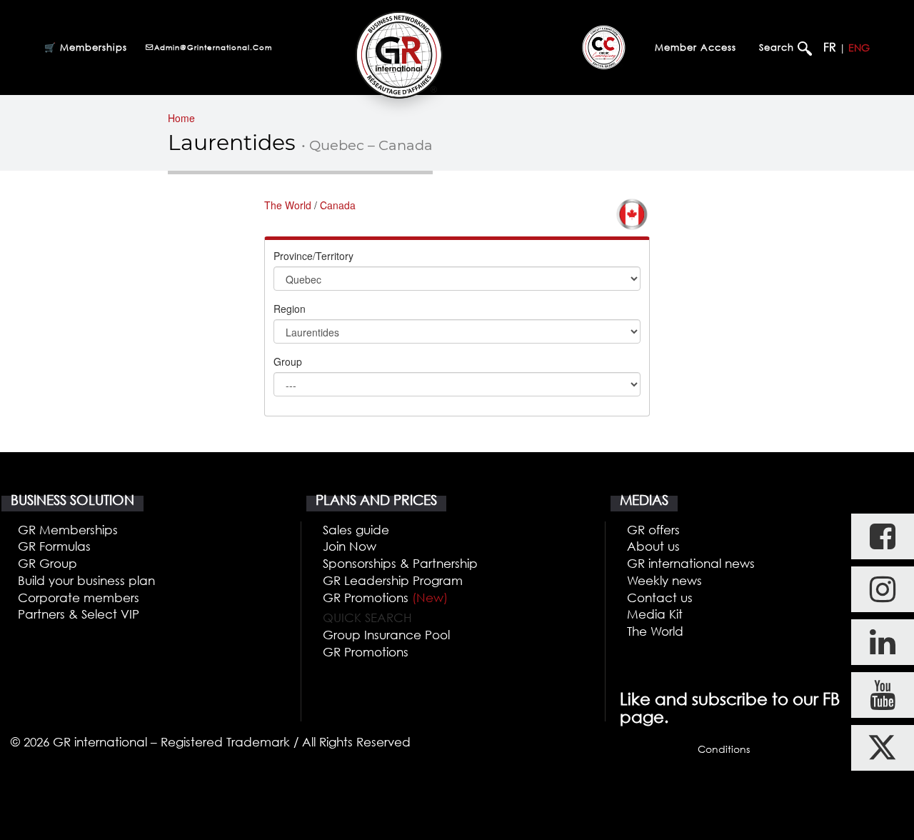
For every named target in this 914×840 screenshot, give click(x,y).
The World (287, 205)
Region (289, 308)
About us (653, 546)
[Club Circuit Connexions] (603, 47)
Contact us (660, 597)
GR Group (47, 563)
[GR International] (399, 54)
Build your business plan (86, 580)
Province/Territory (313, 256)
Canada (338, 205)
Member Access (695, 47)
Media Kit (655, 613)
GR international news (691, 563)
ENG (859, 47)
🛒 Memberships (85, 47)
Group (287, 361)
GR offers (653, 529)
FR (829, 47)
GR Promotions (385, 597)
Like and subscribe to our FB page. (730, 708)
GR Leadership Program (393, 580)
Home (181, 118)
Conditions (724, 749)
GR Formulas (54, 546)
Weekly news (664, 580)
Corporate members (78, 597)
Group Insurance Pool (386, 634)
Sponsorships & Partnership (400, 563)
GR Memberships (68, 529)
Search (778, 47)
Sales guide (356, 529)
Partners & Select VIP (78, 613)
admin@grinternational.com (213, 47)
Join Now (349, 546)
